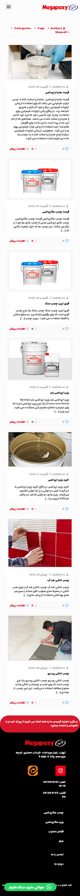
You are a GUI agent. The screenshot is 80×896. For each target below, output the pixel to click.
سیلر (61, 840)
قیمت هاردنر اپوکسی (57, 92)
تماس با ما (57, 854)
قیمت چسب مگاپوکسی (55, 211)
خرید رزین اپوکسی (58, 479)
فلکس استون (56, 831)
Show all (60, 32)
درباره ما (59, 863)
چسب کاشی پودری (58, 673)
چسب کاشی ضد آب (58, 580)
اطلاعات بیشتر (17, 148)
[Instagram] (60, 771)
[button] (8, 6)
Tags (41, 28)
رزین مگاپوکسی (54, 822)
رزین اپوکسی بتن (59, 392)
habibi (56, 86)
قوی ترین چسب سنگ (57, 303)
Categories (22, 28)
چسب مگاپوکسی (54, 812)
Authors (56, 28)
